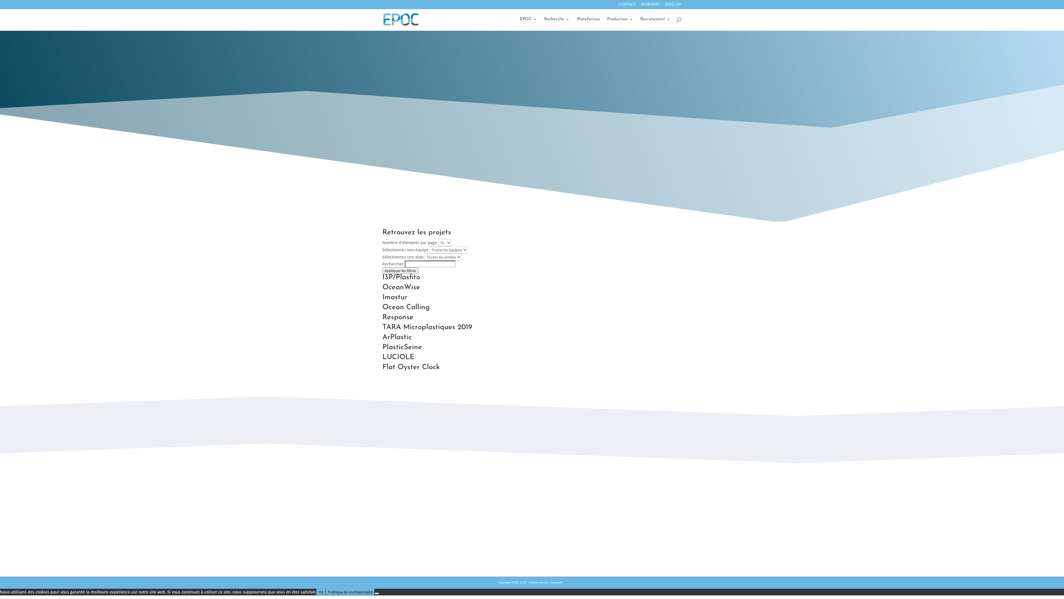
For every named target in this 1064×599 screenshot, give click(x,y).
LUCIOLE (398, 357)
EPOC (525, 19)
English (673, 4)
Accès (531, 496)
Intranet (650, 4)
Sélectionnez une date (403, 257)
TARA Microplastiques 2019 (427, 327)
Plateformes (588, 19)
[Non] (377, 593)
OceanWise (401, 287)
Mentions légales (532, 520)
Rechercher (393, 263)
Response (397, 317)
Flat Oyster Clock (411, 367)
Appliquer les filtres (400, 270)
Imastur (394, 297)
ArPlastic (397, 337)
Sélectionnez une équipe (405, 249)
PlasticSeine (402, 347)
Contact (627, 4)
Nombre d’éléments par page (409, 242)
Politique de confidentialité (532, 532)
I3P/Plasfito (401, 277)
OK (321, 592)
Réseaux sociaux (532, 508)
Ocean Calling (406, 307)
